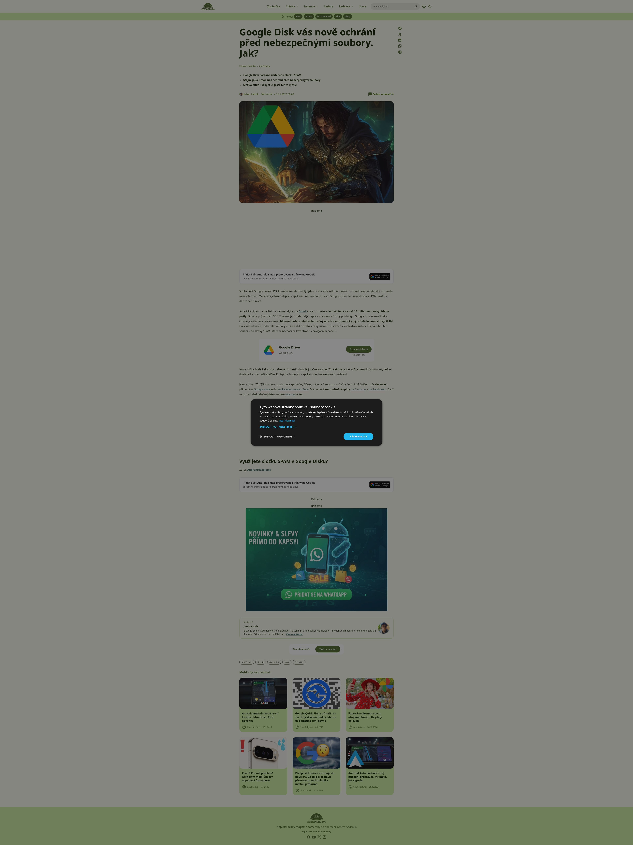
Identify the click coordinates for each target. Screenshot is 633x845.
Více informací (287, 420)
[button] (316, 426)
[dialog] (316, 422)
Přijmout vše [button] (358, 436)
